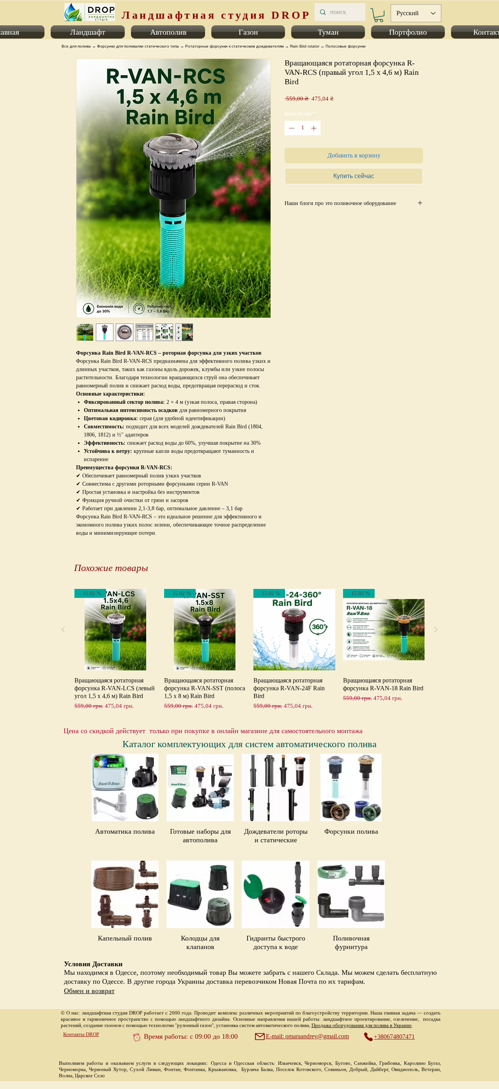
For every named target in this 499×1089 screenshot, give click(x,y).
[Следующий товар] (436, 629)
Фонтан (172, 1069)
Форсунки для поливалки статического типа (138, 46)
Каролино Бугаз (422, 1063)
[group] (249, 650)
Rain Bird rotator (304, 46)
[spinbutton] (303, 128)
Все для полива (76, 46)
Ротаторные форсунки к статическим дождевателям (234, 46)
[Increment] (314, 128)
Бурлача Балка (257, 1069)
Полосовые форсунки (346, 46)
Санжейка (365, 1063)
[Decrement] (291, 128)
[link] (378, 15)
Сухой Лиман (145, 1069)
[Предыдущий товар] (63, 629)
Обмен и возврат (89, 991)
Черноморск (317, 1063)
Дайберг (379, 1069)
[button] (88, 32)
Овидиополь (404, 1069)
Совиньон (335, 1069)
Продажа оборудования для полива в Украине (361, 1025)
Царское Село (90, 1075)
